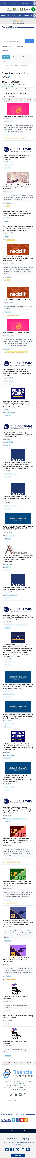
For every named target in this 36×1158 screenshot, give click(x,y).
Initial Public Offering (20, 138)
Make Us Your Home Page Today (12, 1114)
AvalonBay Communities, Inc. (11, 474)
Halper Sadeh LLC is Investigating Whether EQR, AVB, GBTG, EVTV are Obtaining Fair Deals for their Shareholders (18, 686)
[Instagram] (25, 1095)
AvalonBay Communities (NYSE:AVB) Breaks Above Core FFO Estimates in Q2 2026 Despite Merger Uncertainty (17, 213)
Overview (5, 65)
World (33, 15)
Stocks (15, 56)
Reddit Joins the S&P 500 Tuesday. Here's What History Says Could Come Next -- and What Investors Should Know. (18, 259)
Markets (6, 56)
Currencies (16, 65)
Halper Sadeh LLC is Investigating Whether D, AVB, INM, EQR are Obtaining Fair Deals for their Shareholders (18, 716)
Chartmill (6, 221)
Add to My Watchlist (7, 86)
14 (34, 99)
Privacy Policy (25, 1139)
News (4, 3)
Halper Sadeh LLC (9, 535)
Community (24, 3)
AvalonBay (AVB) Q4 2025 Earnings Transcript (15, 997)
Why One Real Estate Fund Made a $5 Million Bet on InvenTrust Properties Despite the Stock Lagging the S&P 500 (18, 840)
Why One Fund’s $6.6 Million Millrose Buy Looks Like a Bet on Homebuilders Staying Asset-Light (17, 883)
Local (13, 15)
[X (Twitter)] (11, 1095)
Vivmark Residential (10, 164)
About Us (5, 1131)
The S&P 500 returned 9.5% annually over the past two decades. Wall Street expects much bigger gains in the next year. (18, 197)
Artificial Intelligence (11, 138)
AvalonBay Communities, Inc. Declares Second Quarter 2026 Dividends (16, 588)
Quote (8, 89)
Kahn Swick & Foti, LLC (10, 412)
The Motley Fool (8, 203)
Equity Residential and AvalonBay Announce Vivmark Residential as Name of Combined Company (18, 434)
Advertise (13, 1131)
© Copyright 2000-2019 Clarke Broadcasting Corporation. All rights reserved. (18, 1143)
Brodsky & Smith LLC (10, 662)
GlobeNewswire (8, 538)
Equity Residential (9, 381)
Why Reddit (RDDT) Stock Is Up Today (16, 333)
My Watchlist (20, 46)
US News (26, 15)
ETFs (23, 56)
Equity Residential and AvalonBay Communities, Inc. (16, 624)
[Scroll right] (34, 3)
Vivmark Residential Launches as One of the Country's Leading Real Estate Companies (17, 157)
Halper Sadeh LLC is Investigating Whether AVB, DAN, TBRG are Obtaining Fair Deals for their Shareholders (18, 528)
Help (20, 1131)
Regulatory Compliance (11, 862)
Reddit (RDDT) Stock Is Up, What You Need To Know (18, 117)
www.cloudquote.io (18, 1083)
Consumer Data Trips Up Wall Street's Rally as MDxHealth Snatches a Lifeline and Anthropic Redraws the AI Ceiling (18, 228)
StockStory (7, 134)
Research (28, 89)
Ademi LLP (8, 567)
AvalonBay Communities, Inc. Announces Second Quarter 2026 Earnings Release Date (17, 498)
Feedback (18, 1155)
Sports (13, 3)
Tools (5, 62)
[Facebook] (16, 1095)
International (24, 65)
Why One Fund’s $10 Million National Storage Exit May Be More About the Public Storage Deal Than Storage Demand (18, 922)
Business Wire (7, 167)
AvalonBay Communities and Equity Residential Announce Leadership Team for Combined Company (18, 617)
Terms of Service (12, 1139)
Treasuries (6, 68)
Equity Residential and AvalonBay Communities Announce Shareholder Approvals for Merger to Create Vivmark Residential (17, 372)
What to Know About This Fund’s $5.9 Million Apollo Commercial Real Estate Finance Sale (16, 960)
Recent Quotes (7, 46)
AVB (8, 77)
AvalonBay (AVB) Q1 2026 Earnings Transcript (15, 1042)
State (19, 15)
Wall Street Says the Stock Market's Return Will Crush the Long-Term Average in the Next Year (18, 187)
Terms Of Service (21, 1089)
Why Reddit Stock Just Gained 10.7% (16, 300)
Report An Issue (28, 1131)
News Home (5, 15)
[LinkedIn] (20, 1095)
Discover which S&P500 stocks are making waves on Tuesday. (18, 1017)
